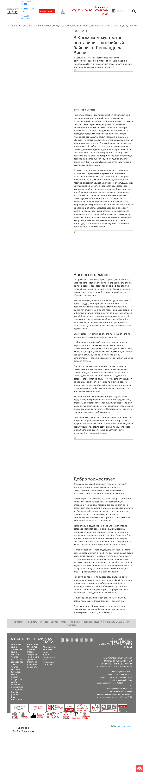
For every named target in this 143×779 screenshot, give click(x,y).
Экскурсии (16, 689)
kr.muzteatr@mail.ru (124, 680)
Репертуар (35, 639)
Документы (17, 662)
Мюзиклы (32, 647)
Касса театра (48, 640)
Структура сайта (16, 680)
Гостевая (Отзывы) (16, 670)
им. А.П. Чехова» (25, 17)
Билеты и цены (48, 650)
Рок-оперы (32, 644)
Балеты (31, 649)
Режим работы (15, 693)
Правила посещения (17, 685)
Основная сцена (16, 645)
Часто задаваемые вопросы (49, 662)
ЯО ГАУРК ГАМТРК (26, 2)
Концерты (32, 667)
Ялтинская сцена (16, 650)
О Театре (17, 639)
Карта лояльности (49, 655)
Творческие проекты (33, 658)
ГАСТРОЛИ (16, 659)
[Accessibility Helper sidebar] (139, 768)
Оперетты (32, 654)
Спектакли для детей (32, 663)
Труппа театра (14, 665)
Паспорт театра (15, 655)
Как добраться (16, 698)
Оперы (30, 652)
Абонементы (49, 647)
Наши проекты (15, 675)
